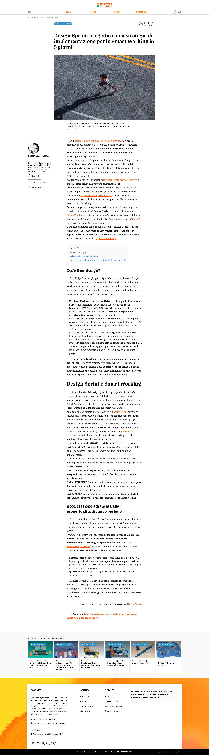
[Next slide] (44, 638)
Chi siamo (85, 696)
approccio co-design (106, 238)
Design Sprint (120, 412)
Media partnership (114, 706)
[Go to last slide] (41, 638)
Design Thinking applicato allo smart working (97, 140)
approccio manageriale (96, 195)
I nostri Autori (86, 706)
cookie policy (176, 752)
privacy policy (164, 752)
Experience (141, 12)
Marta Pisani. (134, 604)
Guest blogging (112, 701)
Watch (117, 12)
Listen (93, 12)
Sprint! (135, 219)
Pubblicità (110, 696)
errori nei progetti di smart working (119, 179)
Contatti (84, 701)
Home (30, 17)
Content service (112, 711)
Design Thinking (75, 215)
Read (68, 12)
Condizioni (85, 711)
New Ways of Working (49, 17)
